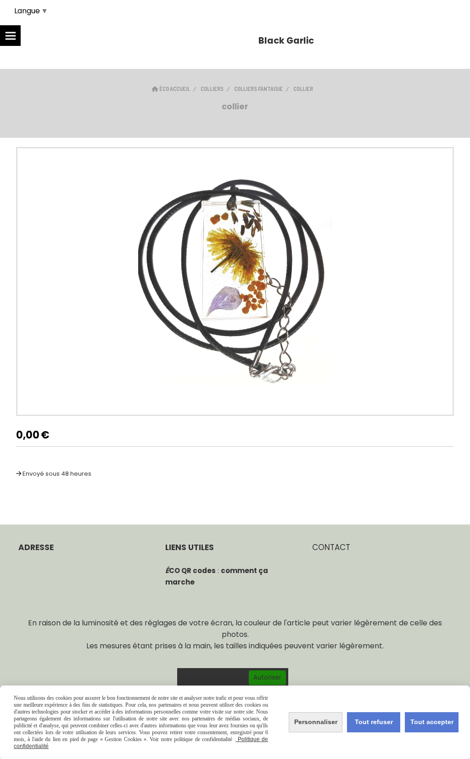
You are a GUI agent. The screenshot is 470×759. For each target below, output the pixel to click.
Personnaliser (315, 721)
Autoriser (267, 677)
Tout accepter (431, 721)
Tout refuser (374, 721)
